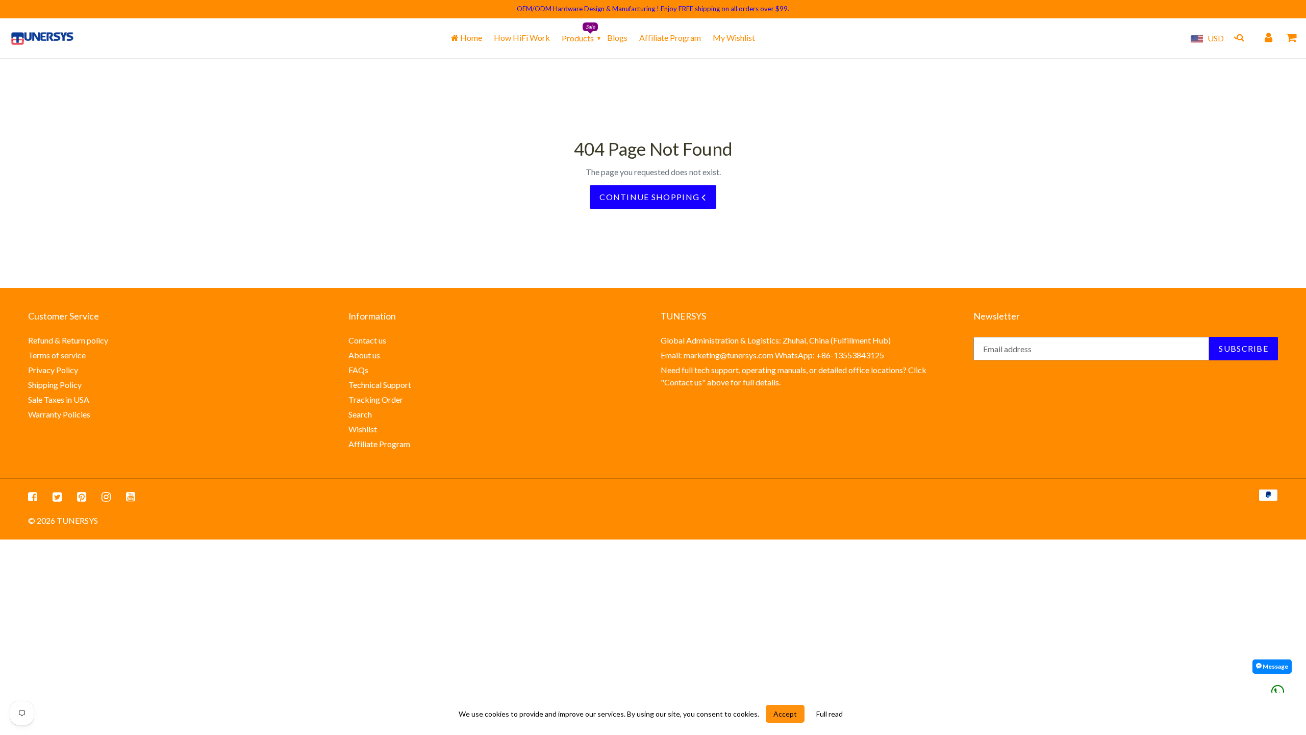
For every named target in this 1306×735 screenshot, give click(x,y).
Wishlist (362, 429)
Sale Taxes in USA (58, 399)
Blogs (617, 37)
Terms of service (57, 355)
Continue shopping (650, 197)
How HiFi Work (522, 37)
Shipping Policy (55, 384)
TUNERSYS (77, 520)
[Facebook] (32, 496)
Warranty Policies (59, 414)
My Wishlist (734, 37)
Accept (785, 713)
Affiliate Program (670, 37)
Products (578, 38)
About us (364, 355)
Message (1275, 666)
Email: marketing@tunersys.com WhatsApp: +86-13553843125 (772, 355)
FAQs (358, 370)
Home (470, 37)
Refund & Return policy (68, 340)
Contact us (367, 340)
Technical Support (379, 384)
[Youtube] (130, 496)
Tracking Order (375, 399)
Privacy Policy (53, 370)
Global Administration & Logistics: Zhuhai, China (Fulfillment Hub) (776, 340)
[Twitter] (57, 496)
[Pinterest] (81, 496)
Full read (829, 713)
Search (360, 414)
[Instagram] (106, 496)
